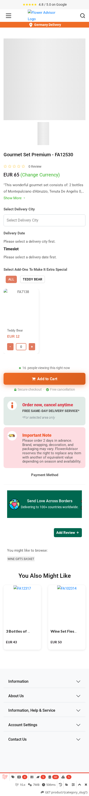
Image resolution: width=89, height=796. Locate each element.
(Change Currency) (40, 174)
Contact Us (17, 739)
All (11, 279)
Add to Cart (47, 379)
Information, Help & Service (31, 710)
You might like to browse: (27, 550)
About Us (16, 696)
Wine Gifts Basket (21, 559)
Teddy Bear (32, 279)
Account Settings (22, 725)
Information (18, 681)
